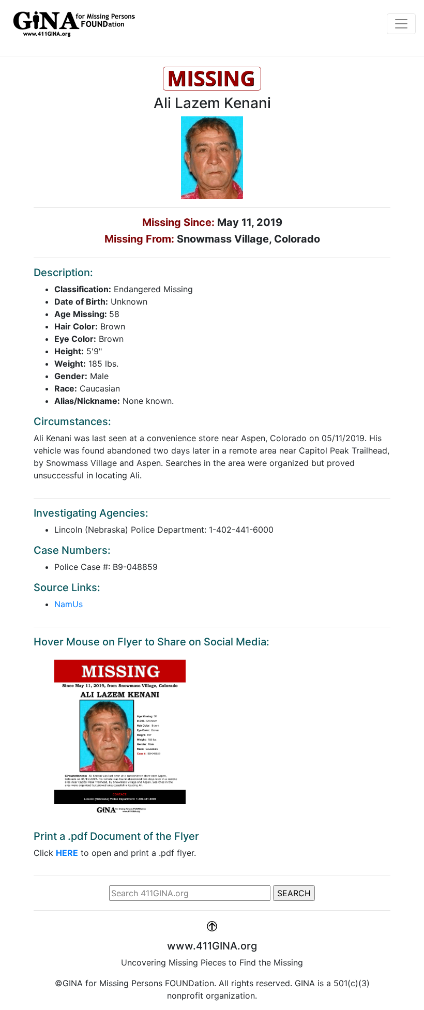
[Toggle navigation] (401, 23)
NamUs (68, 604)
